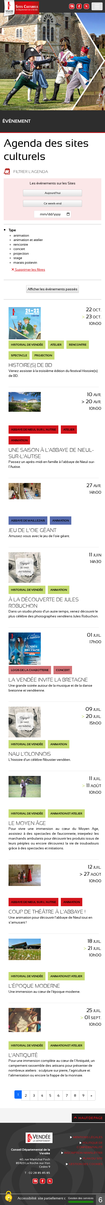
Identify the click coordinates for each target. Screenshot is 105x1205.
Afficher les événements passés (52, 289)
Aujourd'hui (53, 193)
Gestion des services (81, 1198)
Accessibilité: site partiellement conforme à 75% (53, 1198)
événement (16, 121)
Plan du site (93, 1158)
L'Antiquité (23, 1055)
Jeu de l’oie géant (32, 530)
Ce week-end (53, 203)
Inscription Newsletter (83, 1153)
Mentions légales (88, 1137)
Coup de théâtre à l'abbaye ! (47, 912)
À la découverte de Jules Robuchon (44, 602)
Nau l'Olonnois (30, 754)
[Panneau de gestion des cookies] (8, 1196)
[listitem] (71, 6)
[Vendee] (20, 8)
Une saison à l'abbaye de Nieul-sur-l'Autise (51, 453)
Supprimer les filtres (29, 269)
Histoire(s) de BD (30, 365)
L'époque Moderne (34, 986)
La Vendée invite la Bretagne (48, 680)
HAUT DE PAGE (90, 1118)
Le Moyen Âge (27, 823)
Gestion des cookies (86, 1164)
